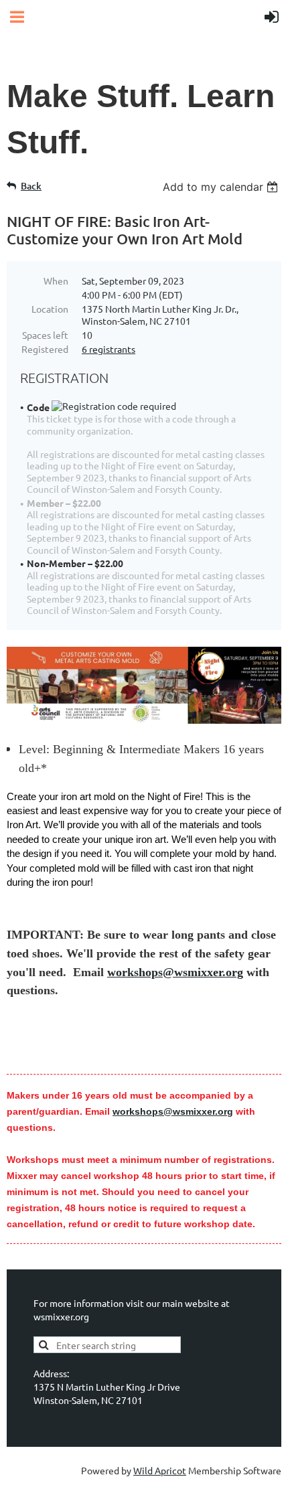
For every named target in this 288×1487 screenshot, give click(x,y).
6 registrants (108, 349)
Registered (44, 349)
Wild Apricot (159, 1470)
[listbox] (222, 187)
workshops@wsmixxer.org (175, 972)
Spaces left (45, 335)
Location (49, 309)
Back (31, 185)
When (56, 281)
